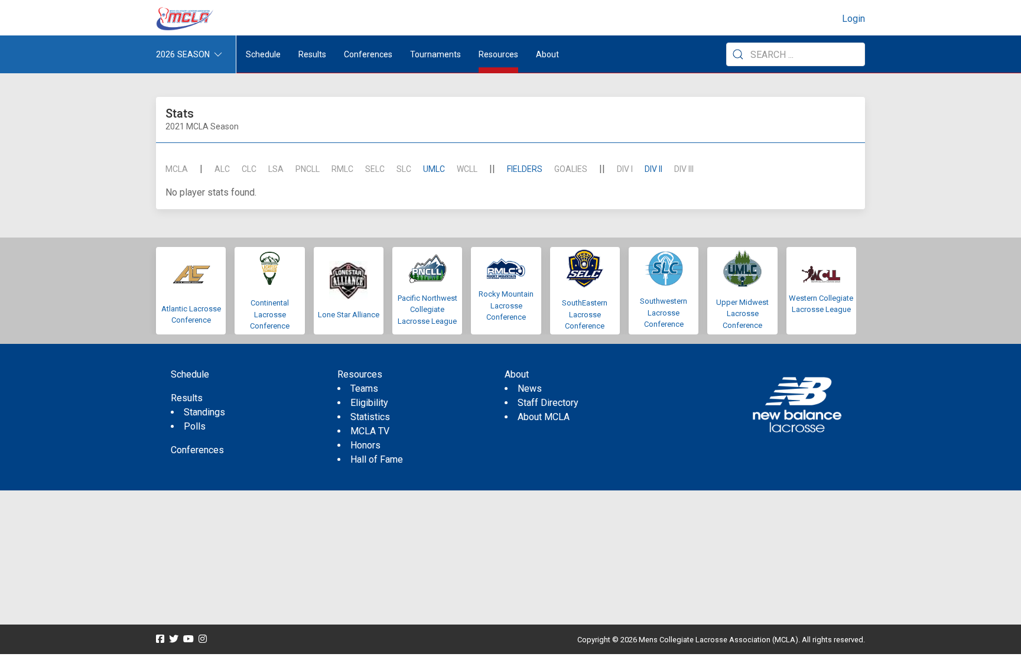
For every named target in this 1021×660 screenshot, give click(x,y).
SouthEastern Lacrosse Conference (584, 314)
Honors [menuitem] (365, 445)
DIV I (625, 169)
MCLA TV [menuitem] (369, 431)
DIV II (653, 169)
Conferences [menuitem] (197, 450)
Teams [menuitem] (364, 388)
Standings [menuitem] (204, 412)
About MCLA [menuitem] (544, 416)
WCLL (467, 169)
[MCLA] (185, 19)
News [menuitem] (530, 388)
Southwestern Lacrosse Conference (663, 313)
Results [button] (312, 54)
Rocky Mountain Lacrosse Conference (506, 305)
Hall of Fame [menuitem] (376, 459)
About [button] (547, 54)
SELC (375, 169)
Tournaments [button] (435, 54)
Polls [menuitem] (195, 426)
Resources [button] (498, 54)
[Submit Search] (738, 54)
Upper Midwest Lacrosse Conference (742, 314)
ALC (222, 169)
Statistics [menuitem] (370, 416)
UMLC (434, 169)
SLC (403, 169)
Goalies (570, 169)
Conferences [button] (368, 54)
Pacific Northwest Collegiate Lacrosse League (427, 310)
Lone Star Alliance (348, 314)
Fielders (524, 169)
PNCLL (307, 169)
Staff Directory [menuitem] (548, 402)
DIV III (684, 169)
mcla (176, 169)
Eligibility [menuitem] (369, 402)
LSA (276, 169)
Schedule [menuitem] (263, 54)
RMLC (342, 169)
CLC (249, 169)
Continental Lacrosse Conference (270, 314)
